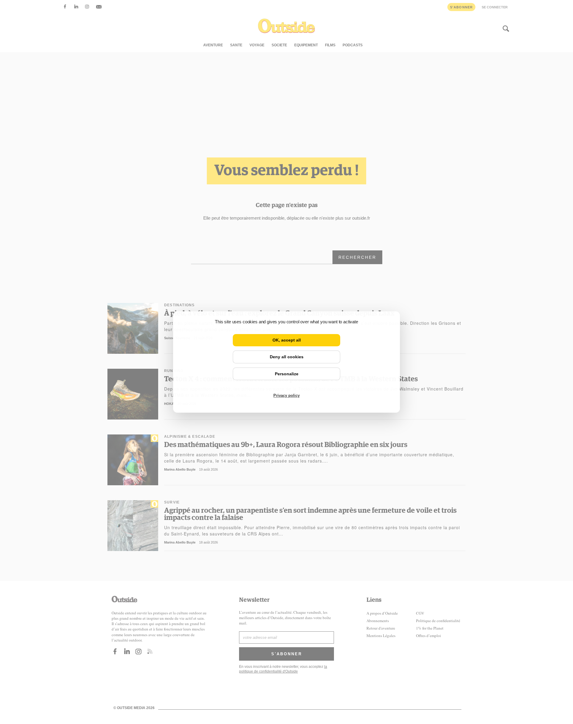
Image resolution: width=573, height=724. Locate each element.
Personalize (286, 373)
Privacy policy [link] (286, 395)
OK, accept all (286, 340)
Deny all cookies (287, 356)
